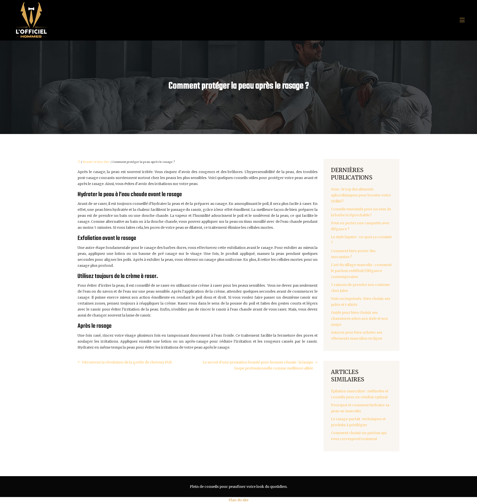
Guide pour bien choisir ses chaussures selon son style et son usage (359, 318)
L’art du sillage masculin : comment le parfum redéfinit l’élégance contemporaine (361, 271)
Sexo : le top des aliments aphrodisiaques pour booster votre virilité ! (361, 195)
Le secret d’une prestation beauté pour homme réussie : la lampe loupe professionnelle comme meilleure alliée (257, 365)
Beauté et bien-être (96, 162)
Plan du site (238, 500)
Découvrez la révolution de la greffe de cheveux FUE (127, 362)
